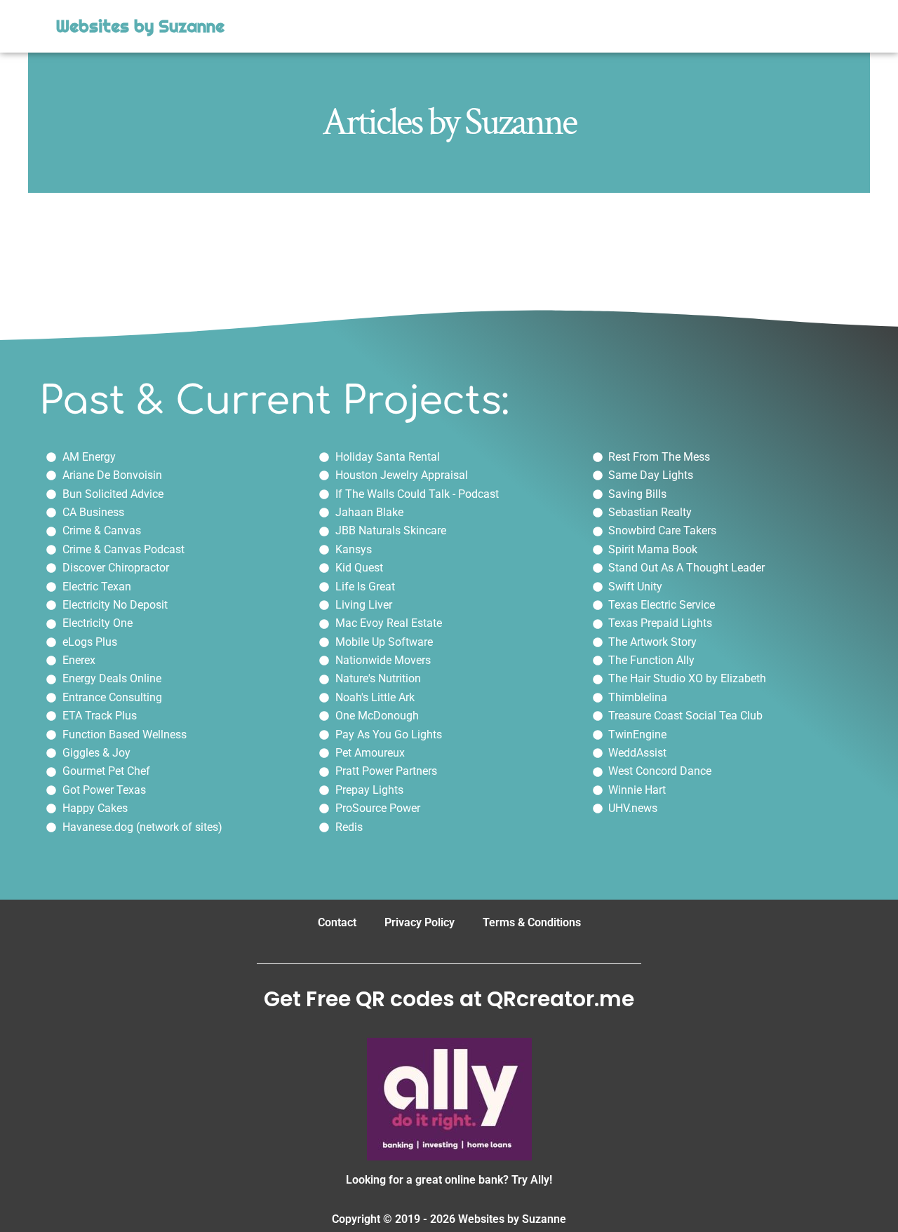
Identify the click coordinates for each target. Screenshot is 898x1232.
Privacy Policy (419, 922)
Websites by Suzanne (140, 26)
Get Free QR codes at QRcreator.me (449, 999)
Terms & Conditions (532, 922)
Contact (337, 922)
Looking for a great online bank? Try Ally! (449, 1179)
